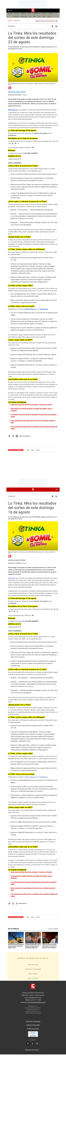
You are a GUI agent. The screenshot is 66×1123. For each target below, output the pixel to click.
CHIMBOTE (23, 13)
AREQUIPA (10, 13)
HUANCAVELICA (36, 13)
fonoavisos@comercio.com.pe (36, 1002)
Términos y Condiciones (33, 1021)
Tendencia (11, 26)
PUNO (39, 16)
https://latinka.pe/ (30, 309)
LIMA (30, 16)
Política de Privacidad (33, 1025)
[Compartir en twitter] (56, 26)
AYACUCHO (16, 13)
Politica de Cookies (33, 1029)
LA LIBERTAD (16, 16)
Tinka (28, 450)
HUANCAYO (44, 13)
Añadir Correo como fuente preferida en (46, 21)
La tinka (38, 450)
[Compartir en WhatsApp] (17, 436)
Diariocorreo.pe (13, 110)
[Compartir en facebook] (52, 26)
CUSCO (29, 13)
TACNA (43, 16)
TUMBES (49, 16)
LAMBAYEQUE (24, 16)
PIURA (34, 16)
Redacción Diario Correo (17, 92)
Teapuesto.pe (44, 309)
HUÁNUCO (51, 13)
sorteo (32, 450)
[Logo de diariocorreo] (33, 11)
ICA (56, 13)
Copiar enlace (26, 436)
